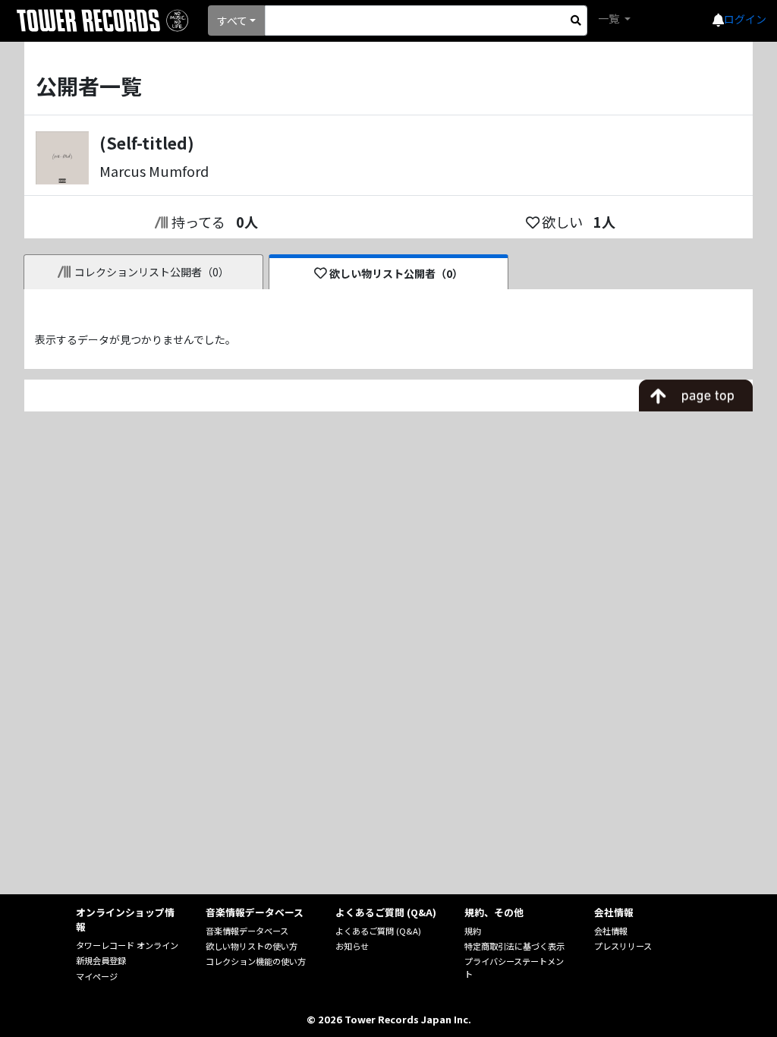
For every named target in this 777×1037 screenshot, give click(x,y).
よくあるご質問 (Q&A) (378, 931)
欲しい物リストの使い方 (251, 946)
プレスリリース (623, 946)
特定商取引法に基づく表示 (514, 946)
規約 (472, 931)
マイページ (97, 976)
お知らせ (352, 946)
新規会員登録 (101, 960)
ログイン (745, 19)
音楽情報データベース (247, 931)
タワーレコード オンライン (127, 945)
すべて (232, 20)
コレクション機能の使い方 (256, 961)
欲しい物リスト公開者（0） (396, 273)
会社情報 (611, 931)
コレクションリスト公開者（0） (151, 271)
